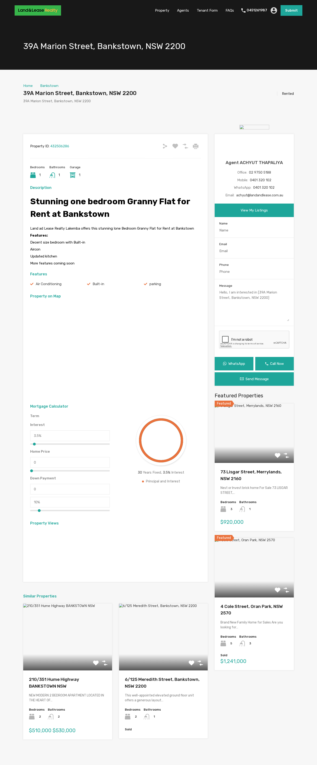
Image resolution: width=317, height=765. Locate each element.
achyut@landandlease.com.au (259, 195)
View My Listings (254, 210)
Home (28, 86)
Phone (224, 265)
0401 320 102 (260, 180)
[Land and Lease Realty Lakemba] (38, 13)
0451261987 (257, 10)
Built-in (98, 284)
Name (223, 223)
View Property (67, 657)
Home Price (40, 451)
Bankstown (49, 86)
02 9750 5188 (260, 172)
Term (34, 416)
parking (155, 284)
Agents (183, 10)
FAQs (230, 10)
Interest (37, 425)
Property (162, 10)
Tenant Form (207, 10)
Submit (291, 10)
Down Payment (43, 478)
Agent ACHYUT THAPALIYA (254, 162)
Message (225, 285)
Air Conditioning (48, 284)
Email (223, 244)
